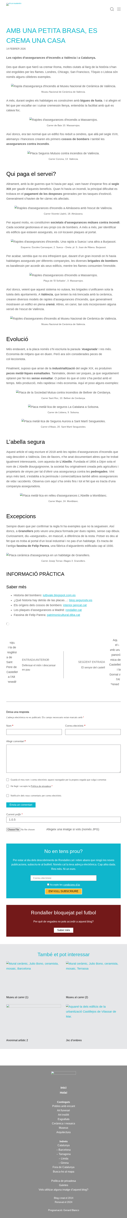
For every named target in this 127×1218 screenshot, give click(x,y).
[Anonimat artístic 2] (33, 1019)
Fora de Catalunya (63, 1167)
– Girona (64, 1162)
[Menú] (119, 9)
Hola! (63, 1092)
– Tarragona (64, 1154)
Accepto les (64, 884)
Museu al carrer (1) (17, 997)
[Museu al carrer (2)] (93, 976)
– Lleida (63, 1158)
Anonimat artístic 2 (17, 1040)
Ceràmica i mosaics (63, 1123)
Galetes (63, 1185)
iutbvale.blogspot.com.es (59, 595)
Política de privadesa (41, 786)
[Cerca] (112, 9)
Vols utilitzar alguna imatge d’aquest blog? (63, 1189)
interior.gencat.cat (75, 605)
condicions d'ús (71, 884)
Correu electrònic (75, 725)
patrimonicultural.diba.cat (63, 615)
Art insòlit (63, 1114)
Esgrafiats (63, 1119)
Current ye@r (14, 814)
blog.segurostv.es (80, 600)
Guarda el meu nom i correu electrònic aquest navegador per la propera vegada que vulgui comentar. (59, 780)
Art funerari (63, 1110)
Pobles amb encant (63, 1106)
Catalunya (64, 1145)
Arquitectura (63, 1132)
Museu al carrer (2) (77, 997)
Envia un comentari (21, 804)
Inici (63, 1087)
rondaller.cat (73, 610)
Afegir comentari (16, 741)
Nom (9, 725)
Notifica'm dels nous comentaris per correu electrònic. (36, 795)
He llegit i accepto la (31, 786)
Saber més (63, 930)
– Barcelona (63, 1149)
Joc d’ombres (74, 1040)
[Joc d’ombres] (93, 1019)
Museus (63, 1127)
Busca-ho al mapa (63, 1171)
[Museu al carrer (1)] (33, 976)
